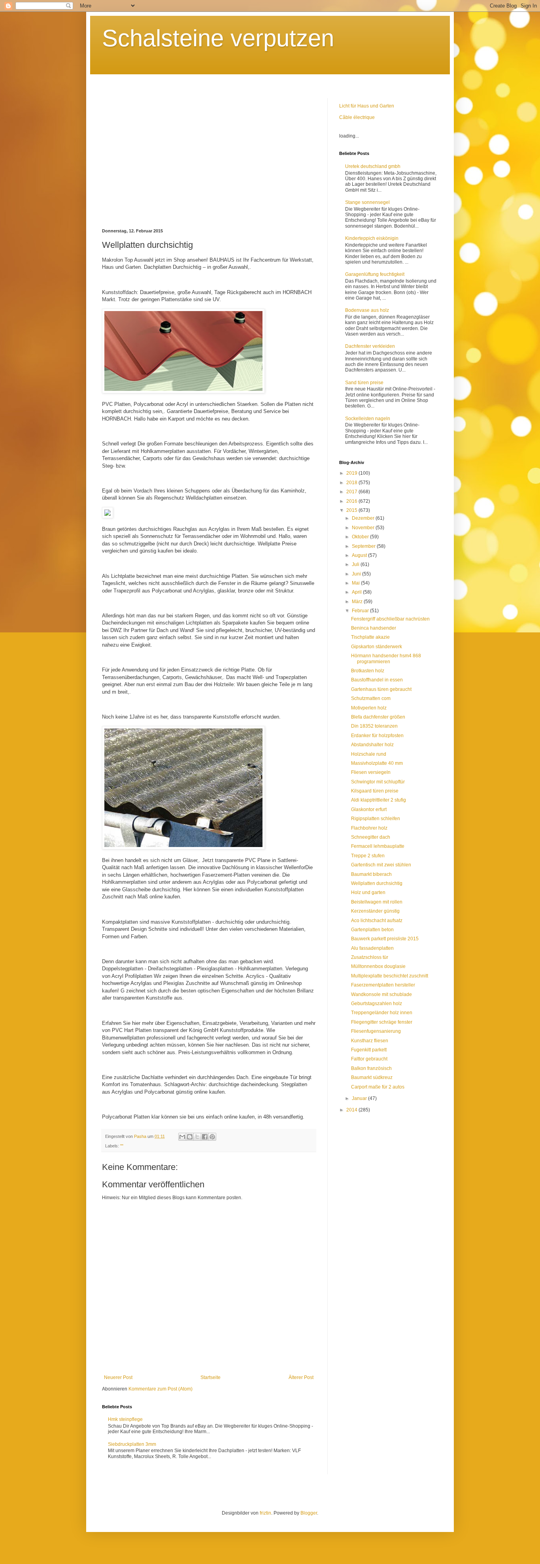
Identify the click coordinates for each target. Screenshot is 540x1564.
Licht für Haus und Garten (366, 106)
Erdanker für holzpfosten (377, 735)
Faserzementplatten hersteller (383, 985)
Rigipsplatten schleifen (375, 818)
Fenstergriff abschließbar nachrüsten (390, 619)
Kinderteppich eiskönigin (371, 238)
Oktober (361, 537)
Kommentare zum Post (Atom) (160, 1389)
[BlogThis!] (190, 1137)
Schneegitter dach (370, 837)
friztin (265, 1513)
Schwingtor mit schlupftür (378, 782)
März (358, 601)
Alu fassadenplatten (372, 948)
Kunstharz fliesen (369, 1040)
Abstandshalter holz (372, 744)
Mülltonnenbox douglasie (378, 966)
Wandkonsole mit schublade (381, 994)
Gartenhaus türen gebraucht (381, 689)
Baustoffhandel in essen (377, 680)
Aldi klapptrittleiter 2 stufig (378, 800)
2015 (352, 510)
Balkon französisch (371, 1068)
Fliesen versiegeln (371, 772)
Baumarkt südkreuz (372, 1077)
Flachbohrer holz (369, 828)
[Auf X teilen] (197, 1137)
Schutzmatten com (371, 698)
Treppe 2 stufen (368, 855)
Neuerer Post (118, 1377)
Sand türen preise (364, 382)
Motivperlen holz (369, 708)
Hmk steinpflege (125, 1419)
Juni (357, 574)
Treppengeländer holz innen (381, 1012)
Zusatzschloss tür (369, 957)
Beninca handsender (373, 628)
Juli (356, 564)
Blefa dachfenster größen (378, 717)
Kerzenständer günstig (375, 911)
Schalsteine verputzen (218, 38)
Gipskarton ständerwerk (376, 646)
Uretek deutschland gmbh (372, 166)
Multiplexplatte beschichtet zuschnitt (389, 976)
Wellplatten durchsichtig (376, 883)
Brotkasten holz (367, 671)
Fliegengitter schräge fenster (381, 1022)
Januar (360, 1098)
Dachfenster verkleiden (370, 346)
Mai (356, 583)
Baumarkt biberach (371, 874)
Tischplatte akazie (370, 637)
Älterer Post (301, 1377)
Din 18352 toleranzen (374, 726)
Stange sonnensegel (367, 202)
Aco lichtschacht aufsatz (376, 920)
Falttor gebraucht (369, 1059)
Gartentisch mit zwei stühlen (381, 865)
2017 (352, 491)
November (364, 527)
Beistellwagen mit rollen (376, 902)
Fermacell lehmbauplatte (377, 846)
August (360, 555)
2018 (352, 482)
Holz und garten (368, 892)
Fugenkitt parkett (369, 1050)
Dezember (364, 518)
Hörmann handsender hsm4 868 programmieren (386, 658)
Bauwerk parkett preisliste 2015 (385, 938)
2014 (352, 1110)
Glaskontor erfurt (369, 809)
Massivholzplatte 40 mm (377, 763)
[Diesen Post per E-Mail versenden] (182, 1137)
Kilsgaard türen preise (374, 791)
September (364, 546)
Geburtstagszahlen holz (376, 1003)
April (357, 592)
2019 (352, 473)
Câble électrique (357, 117)
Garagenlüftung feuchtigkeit (374, 274)
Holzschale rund (368, 754)
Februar (361, 610)
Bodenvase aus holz (367, 310)
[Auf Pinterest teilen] (212, 1137)
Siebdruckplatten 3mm (132, 1444)
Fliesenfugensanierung (376, 1031)
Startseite (210, 1377)
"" (121, 1145)
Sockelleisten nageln (367, 418)
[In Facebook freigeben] (205, 1137)
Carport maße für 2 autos (377, 1087)
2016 (352, 501)
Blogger (308, 1513)
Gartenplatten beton (372, 929)
